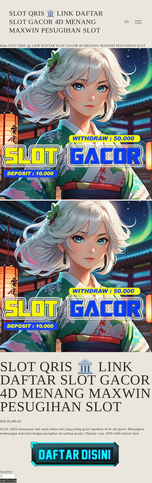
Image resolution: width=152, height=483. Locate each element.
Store (3, 45)
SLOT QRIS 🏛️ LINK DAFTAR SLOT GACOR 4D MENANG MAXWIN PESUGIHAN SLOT (56, 21)
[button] (8, 481)
